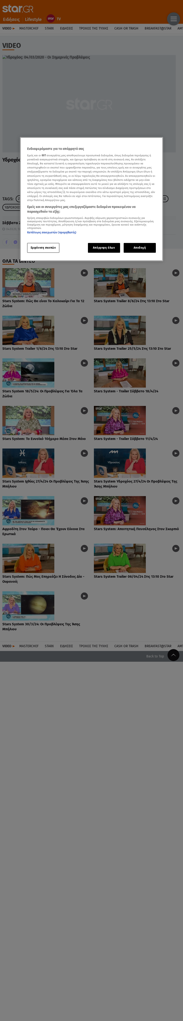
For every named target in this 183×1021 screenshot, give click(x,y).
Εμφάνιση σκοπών (43, 247)
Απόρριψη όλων (104, 247)
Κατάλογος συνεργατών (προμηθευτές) (51, 232)
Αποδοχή (140, 247)
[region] (91, 199)
